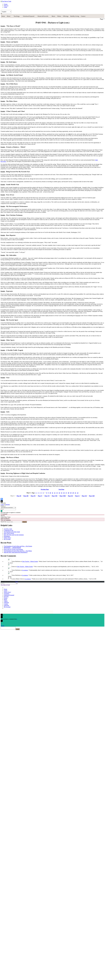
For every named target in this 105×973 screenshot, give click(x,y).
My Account (7, 539)
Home (3, 16)
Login (5, 7)
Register (7, 504)
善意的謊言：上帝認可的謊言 (12, 547)
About (8, 16)
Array (16, 581)
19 (70, 493)
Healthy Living (74, 16)
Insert (17, 629)
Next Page (61, 489)
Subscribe (6, 605)
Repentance (7, 536)
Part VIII (63, 496)
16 (64, 493)
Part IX (70, 496)
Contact (83, 16)
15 (61, 493)
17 (66, 493)
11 (52, 493)
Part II (19, 496)
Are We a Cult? (8, 529)
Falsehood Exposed (28, 16)
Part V (40, 496)
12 (54, 493)
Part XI (84, 496)
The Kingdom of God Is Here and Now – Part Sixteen (18, 546)
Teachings (17, 16)
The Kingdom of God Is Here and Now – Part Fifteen (18, 551)
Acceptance (25, 570)
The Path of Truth (5, 585)
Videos (59, 16)
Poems (5, 598)
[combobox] (14, 522)
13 (57, 493)
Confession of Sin (8, 530)
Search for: (3, 521)
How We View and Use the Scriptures (14, 534)
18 (68, 493)
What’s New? (7, 537)
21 (75, 493)
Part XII (91, 496)
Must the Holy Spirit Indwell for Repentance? (16, 552)
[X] (52, 501)
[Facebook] (52, 499)
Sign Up (6, 5)
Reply (2, 625)
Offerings (65, 16)
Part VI (47, 496)
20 (73, 493)
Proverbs (6, 596)
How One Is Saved (9, 533)
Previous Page (45, 489)
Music (53, 16)
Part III (25, 496)
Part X (77, 496)
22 (77, 493)
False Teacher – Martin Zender (30, 561)
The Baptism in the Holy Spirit (12, 532)
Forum (5, 4)
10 (50, 493)
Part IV (33, 496)
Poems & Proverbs (43, 16)
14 (59, 493)
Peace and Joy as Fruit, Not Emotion (13, 549)
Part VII (54, 496)
